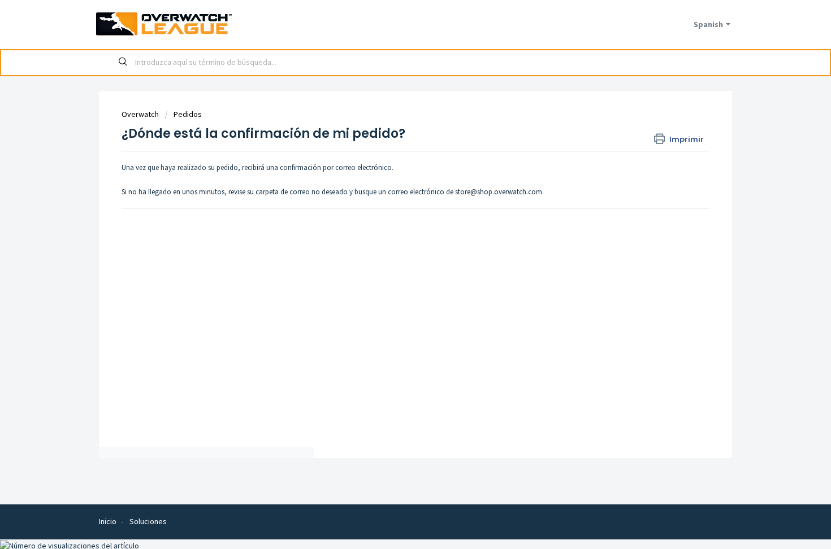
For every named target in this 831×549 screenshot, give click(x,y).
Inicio (107, 521)
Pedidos (188, 114)
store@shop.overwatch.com (498, 192)
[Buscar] (123, 62)
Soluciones (148, 521)
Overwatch (140, 114)
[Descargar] (395, 124)
